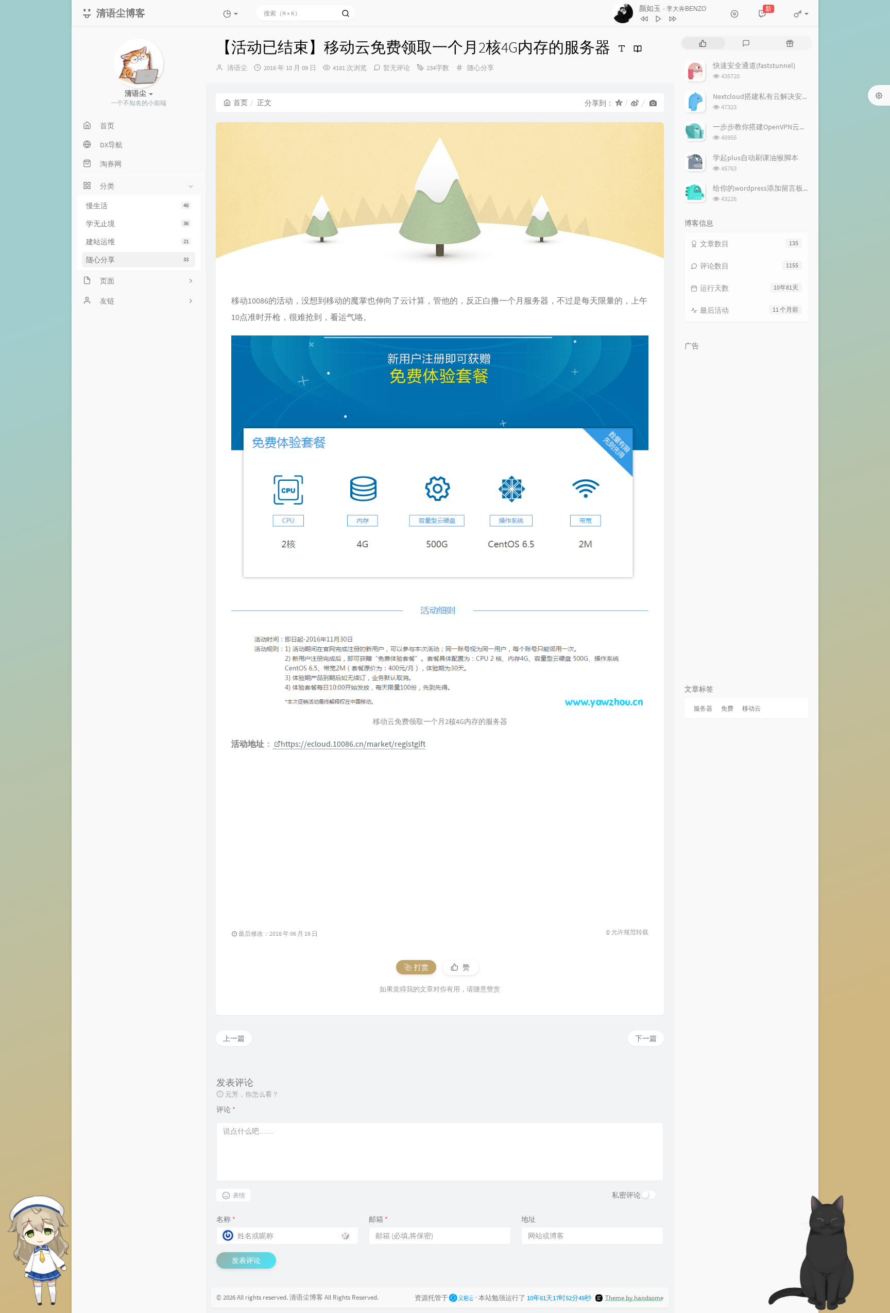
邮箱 (378, 1219)
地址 (528, 1219)
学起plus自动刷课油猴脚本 (755, 157)
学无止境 (137, 223)
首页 (240, 102)
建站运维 (137, 241)
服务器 (703, 708)
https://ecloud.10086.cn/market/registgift (353, 743)
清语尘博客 (306, 1297)
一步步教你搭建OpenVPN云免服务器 (770, 126)
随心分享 (137, 259)
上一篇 (234, 1038)
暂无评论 (396, 67)
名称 (225, 1219)
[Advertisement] (439, 834)
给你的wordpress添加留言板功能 (765, 188)
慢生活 (137, 205)
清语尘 (237, 67)
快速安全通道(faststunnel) (754, 65)
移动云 (751, 708)
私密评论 (626, 1195)
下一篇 (646, 1038)
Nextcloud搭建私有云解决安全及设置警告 (779, 96)
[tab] (703, 43)
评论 (225, 1109)
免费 (727, 708)
